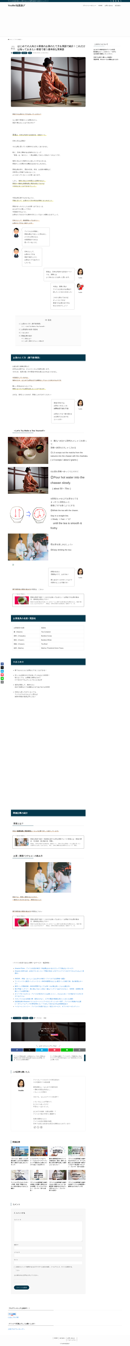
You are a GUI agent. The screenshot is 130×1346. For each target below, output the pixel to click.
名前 (16, 1245)
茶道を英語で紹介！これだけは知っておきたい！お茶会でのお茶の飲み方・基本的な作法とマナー (54, 598)
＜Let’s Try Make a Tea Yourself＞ (35, 326)
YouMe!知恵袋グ (16, 5)
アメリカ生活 (17, 52)
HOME (56, 1338)
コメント (17, 1219)
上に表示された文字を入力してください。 (26, 1275)
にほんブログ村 (13, 1317)
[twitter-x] (111, 1)
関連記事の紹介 (26, 336)
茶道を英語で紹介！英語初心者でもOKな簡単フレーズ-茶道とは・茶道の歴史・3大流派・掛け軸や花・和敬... (56, 840)
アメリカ (39, 1018)
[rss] (118, 1)
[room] (116, 1)
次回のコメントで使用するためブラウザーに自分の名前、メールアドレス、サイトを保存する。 (44, 1267)
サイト (16, 1259)
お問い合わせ (71, 1338)
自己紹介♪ (62, 1338)
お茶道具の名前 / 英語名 (29, 329)
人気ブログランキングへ (16, 1329)
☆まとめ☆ (25, 332)
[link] (35, 1127)
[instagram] (113, 1)
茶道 (30, 52)
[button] (17, 1050)
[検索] (121, 1)
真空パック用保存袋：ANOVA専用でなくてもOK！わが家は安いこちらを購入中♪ (42, 986)
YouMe (21, 1090)
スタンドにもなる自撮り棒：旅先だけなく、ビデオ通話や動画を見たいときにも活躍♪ (44, 999)
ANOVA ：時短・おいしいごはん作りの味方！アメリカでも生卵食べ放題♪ (40, 978)
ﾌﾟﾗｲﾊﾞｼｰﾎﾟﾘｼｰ (71, 1340)
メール (17, 1252)
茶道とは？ (28, 338)
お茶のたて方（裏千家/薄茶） (31, 324)
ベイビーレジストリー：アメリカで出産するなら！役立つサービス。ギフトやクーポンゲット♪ (47, 1006)
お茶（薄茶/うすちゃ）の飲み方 (34, 341)
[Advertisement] (65, 23)
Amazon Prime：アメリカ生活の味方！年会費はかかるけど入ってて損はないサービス (44, 968)
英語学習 (24, 52)
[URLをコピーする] (79, 1050)
